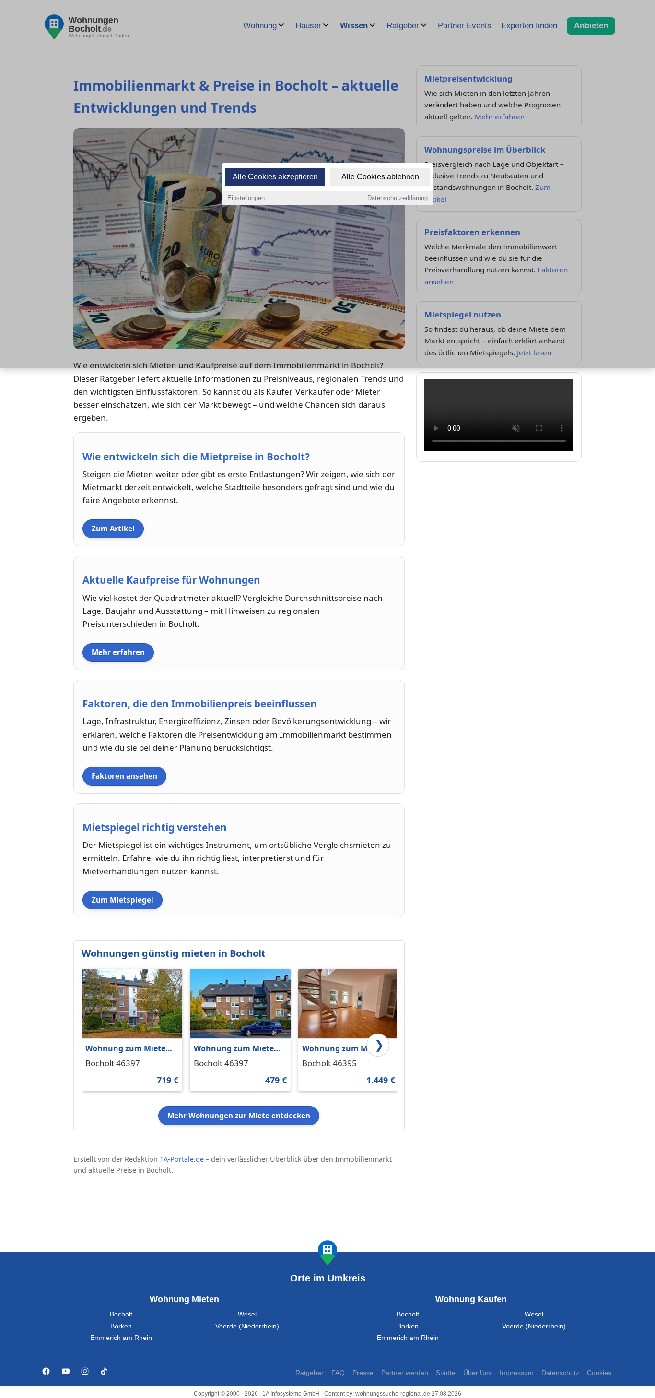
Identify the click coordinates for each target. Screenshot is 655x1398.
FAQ (338, 1372)
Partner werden (404, 1372)
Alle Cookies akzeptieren (275, 177)
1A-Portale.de (182, 1158)
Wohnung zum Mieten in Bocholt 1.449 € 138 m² (344, 1049)
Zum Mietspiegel (122, 900)
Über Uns (477, 1372)
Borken (121, 1326)
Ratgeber (309, 1372)
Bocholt (121, 1314)
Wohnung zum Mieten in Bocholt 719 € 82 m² (128, 1049)
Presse (363, 1372)
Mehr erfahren (118, 652)
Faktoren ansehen (124, 776)
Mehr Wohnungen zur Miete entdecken (238, 1115)
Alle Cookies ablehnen (380, 177)
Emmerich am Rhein (121, 1337)
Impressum (517, 1372)
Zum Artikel (113, 528)
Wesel (247, 1314)
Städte (446, 1372)
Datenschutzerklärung (397, 197)
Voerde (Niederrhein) (247, 1326)
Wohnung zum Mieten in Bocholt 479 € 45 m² (236, 1049)
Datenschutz (560, 1372)
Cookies (599, 1372)
